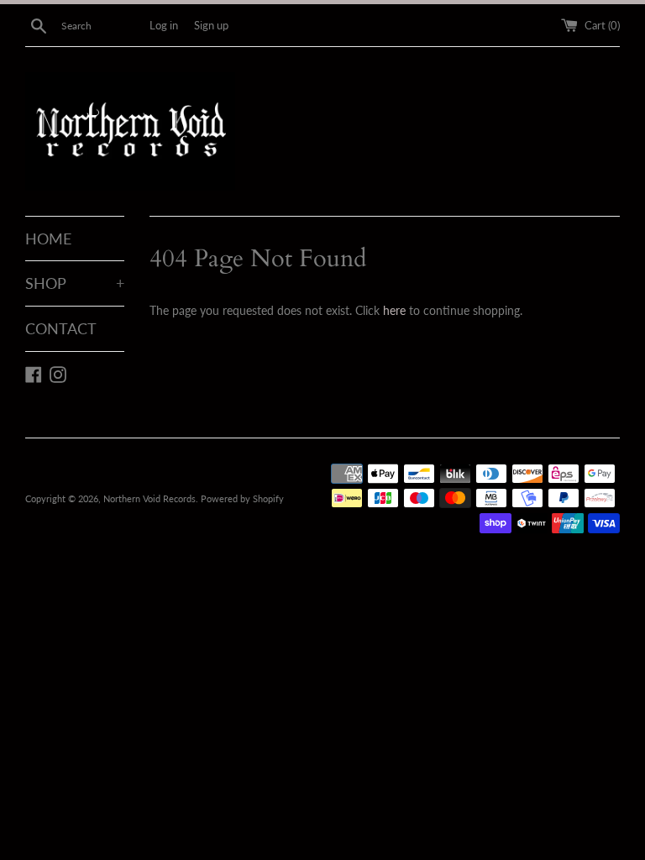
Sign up (211, 25)
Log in (163, 25)
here (394, 310)
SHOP (74, 283)
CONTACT (61, 328)
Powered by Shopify (242, 498)
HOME (48, 238)
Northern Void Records (149, 498)
